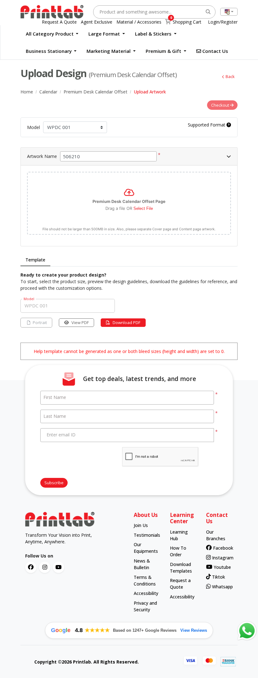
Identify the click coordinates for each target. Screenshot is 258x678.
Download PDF (126, 322)
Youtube (221, 567)
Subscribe (54, 482)
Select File (143, 208)
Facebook (221, 548)
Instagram (220, 558)
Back (230, 76)
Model (33, 127)
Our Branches (215, 535)
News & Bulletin (142, 564)
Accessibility (146, 593)
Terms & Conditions (145, 580)
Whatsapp (220, 587)
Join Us (141, 525)
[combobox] (229, 12)
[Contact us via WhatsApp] (247, 631)
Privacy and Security (145, 606)
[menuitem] (52, 33)
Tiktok (218, 577)
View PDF (80, 322)
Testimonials (146, 535)
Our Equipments (146, 547)
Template (35, 260)
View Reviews (193, 630)
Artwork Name (42, 156)
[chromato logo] (74, 519)
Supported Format (207, 125)
